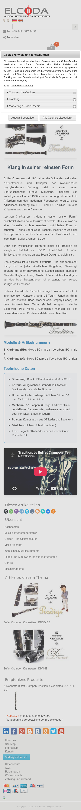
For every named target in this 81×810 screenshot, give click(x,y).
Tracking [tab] (14, 99)
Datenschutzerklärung (22, 85)
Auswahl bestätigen (23, 117)
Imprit (6, 85)
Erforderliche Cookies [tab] (22, 92)
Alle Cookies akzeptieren (58, 117)
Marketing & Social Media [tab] (24, 106)
